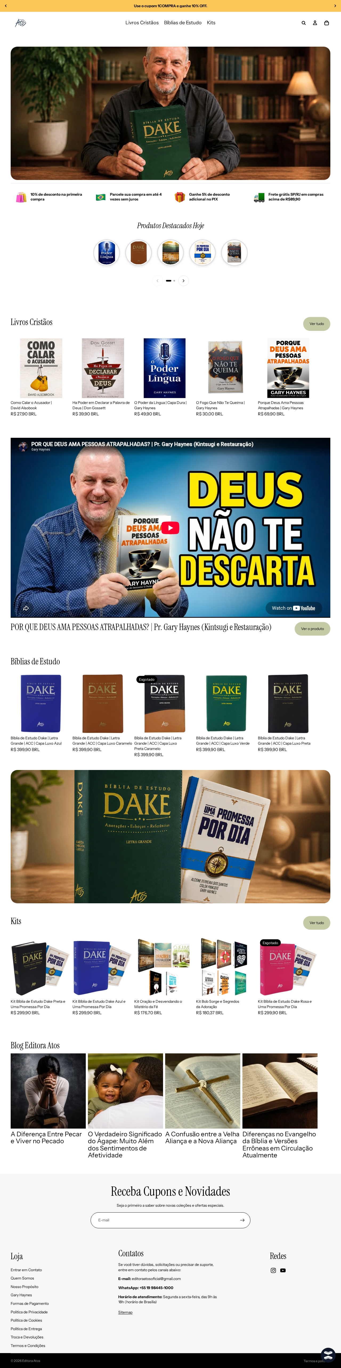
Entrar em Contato (26, 1269)
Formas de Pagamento (30, 1303)
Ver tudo (317, 323)
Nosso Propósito (24, 1286)
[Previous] (157, 280)
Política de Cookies (26, 1320)
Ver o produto (312, 628)
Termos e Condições (28, 1345)
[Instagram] (273, 1270)
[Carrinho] (326, 23)
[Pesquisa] (304, 23)
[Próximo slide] (335, 6)
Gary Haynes (21, 1295)
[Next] (183, 280)
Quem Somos (22, 1278)
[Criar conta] (242, 1220)
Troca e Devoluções (27, 1337)
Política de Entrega (26, 1328)
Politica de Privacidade (29, 1311)
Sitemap (125, 1312)
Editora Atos (31, 1361)
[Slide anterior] (6, 6)
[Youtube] (283, 1270)
